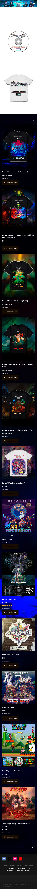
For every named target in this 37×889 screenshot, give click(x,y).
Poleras (5, 178)
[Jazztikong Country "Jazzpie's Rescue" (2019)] (18, 803)
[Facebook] (4, 858)
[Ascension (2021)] (18, 515)
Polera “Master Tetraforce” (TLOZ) (15, 301)
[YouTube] (20, 858)
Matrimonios (28, 866)
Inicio (6, 866)
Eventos (19, 866)
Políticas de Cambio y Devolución (18, 871)
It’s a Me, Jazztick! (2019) (11, 771)
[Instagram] (15, 858)
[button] (18, 41)
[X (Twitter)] (9, 858)
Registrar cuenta (24, 868)
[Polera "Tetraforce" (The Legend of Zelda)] (18, 405)
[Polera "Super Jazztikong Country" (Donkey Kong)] (18, 339)
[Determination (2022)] (18, 574)
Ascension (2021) (8, 536)
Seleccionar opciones (10, 182)
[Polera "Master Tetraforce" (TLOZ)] (18, 275)
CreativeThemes (7, 886)
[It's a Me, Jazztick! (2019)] (18, 745)
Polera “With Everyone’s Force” (13, 483)
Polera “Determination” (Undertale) (15, 172)
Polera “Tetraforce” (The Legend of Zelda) (17, 430)
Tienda (12, 866)
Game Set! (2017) (8, 707)
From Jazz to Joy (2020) (10, 654)
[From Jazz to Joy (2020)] (18, 634)
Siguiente (28, 847)
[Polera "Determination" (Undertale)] (18, 146)
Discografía (6, 542)
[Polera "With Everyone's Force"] (18, 462)
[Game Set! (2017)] (18, 687)
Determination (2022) (9, 599)
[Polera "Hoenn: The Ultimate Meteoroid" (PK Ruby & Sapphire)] (18, 210)
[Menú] (3, 3)
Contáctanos (11, 868)
